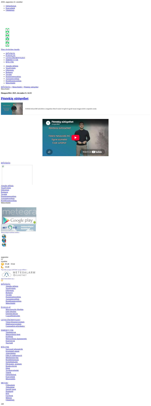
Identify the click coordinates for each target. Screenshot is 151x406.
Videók (8, 373)
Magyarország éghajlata (14, 309)
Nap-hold (9, 343)
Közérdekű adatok (12, 351)
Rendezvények (11, 366)
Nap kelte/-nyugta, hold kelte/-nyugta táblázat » (14, 269)
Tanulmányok (11, 332)
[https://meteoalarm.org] (18, 277)
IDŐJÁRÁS (10, 53)
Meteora (9, 398)
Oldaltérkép (10, 10)
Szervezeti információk (14, 349)
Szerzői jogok (11, 389)
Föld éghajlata (11, 312)
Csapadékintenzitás (13, 316)
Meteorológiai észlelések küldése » (10, 232)
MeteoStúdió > (17, 87)
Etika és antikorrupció (14, 355)
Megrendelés (10, 379)
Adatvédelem (11, 353)
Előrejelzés (10, 70)
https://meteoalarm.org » (8, 278)
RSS (7, 394)
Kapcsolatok (10, 8)
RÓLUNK (10, 62)
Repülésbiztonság (12, 360)
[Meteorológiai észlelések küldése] (18, 231)
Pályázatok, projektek (14, 364)
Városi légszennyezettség (15, 322)
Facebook (9, 396)
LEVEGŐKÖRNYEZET (15, 58)
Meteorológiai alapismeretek (16, 339)
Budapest (9, 72)
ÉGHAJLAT (10, 56)
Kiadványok (10, 341)
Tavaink (9, 74)
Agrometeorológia (12, 79)
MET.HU (4, 383)
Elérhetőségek (11, 6)
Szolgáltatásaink (12, 362)
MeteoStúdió (10, 83)
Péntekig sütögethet (31, 87)
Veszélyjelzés (11, 68)
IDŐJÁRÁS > (6, 87)
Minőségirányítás (12, 358)
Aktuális (12, 66)
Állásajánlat (10, 387)
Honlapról (9, 391)
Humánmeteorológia (13, 77)
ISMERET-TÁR (12, 60)
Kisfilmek (9, 337)
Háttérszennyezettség (13, 324)
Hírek (8, 368)
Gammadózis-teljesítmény (15, 326)
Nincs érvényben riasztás (10, 49)
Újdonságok (10, 385)
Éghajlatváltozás (12, 314)
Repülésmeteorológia (13, 81)
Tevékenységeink (12, 370)
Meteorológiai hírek (13, 334)
